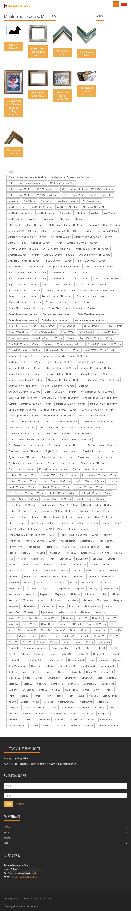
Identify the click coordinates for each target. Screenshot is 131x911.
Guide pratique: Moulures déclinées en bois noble (87, 195)
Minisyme (74, 606)
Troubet (59, 695)
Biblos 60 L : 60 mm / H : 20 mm (62, 302)
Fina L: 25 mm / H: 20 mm (21, 487)
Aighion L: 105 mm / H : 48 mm (46, 242)
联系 (6, 842)
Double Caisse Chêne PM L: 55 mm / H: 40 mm (32, 439)
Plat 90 (11, 653)
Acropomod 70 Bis (107, 230)
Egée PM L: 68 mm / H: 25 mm (97, 451)
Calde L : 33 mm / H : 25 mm (47, 338)
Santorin (12, 671)
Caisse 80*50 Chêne (107, 332)
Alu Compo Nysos (17, 207)
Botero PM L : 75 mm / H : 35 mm (65, 308)
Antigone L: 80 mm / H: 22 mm (64, 266)
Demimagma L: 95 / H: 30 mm (59, 415)
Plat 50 (101, 647)
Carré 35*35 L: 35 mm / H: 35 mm (104, 344)
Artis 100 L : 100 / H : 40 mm (56, 284)
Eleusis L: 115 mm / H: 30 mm (57, 457)
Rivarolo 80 (13, 659)
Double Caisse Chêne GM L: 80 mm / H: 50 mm (68, 433)
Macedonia (13, 576)
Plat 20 (77, 647)
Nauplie (72, 612)
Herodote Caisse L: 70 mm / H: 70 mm (59, 504)
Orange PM (116, 630)
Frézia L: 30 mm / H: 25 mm (89, 487)
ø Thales (47, 725)
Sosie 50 (27, 683)
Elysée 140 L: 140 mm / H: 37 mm (25, 463)
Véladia (24, 701)
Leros (36, 564)
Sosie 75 (41, 683)
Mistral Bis (13, 612)
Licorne (94, 564)
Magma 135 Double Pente (54, 576)
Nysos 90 (60, 630)
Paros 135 (99, 636)
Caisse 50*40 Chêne (18, 332)
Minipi (61, 606)
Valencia (93, 695)
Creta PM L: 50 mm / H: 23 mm (60, 391)
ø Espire (113, 707)
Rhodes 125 (82, 653)
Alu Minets (109, 212)
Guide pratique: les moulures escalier (26, 183)
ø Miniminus (14, 719)
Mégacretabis (15, 588)
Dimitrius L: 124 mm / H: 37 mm (98, 421)
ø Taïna (34, 725)
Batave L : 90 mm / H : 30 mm (92, 296)
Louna (34, 570)
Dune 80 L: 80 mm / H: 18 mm (76, 439)
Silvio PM (91, 671)
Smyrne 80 (87, 677)
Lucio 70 (77, 570)
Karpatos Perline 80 (89, 546)
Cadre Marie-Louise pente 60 (56, 320)
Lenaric (12, 564)
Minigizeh (13, 606)
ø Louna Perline (58, 713)
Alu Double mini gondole (20, 212)
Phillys (89, 642)
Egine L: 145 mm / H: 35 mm (22, 457)
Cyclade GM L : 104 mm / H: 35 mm (60, 397)
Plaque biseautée (59, 647)
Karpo (107, 546)
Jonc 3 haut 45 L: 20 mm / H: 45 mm (26, 534)
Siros (27, 677)
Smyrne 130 (71, 677)
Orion (22, 636)
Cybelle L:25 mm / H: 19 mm (22, 397)
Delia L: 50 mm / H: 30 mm (103, 403)
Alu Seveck (49, 218)
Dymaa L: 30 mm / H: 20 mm (102, 445)
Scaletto (36, 671)
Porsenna (38, 653)
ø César (53, 707)
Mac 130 (101, 570)
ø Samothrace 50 (16, 725)
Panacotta (84, 636)
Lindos (106, 564)
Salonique (50, 665)
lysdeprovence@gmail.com (25, 877)
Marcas (27, 582)
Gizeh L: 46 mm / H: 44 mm (62, 493)
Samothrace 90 (108, 665)
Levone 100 (63, 564)
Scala (24, 671)
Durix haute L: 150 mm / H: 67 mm (66, 445)
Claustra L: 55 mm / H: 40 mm (61, 367)
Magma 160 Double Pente (101, 576)
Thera (11, 695)
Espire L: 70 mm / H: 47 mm (56, 481)
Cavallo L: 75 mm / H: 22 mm (72, 355)
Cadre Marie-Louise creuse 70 (92, 314)
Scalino (49, 671)
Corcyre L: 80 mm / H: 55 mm (61, 373)
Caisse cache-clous (18, 338)
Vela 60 (12, 701)
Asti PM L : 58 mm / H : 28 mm (60, 290)
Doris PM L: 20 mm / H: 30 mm (23, 433)
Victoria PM (102, 701)
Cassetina (48, 355)
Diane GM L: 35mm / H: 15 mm (23, 421)
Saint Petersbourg (17, 665)
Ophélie (85, 630)
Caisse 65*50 (67, 332)
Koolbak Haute (38, 558)
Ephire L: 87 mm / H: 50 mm (53, 469)
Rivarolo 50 (115, 653)
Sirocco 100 (107, 671)
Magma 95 (13, 582)
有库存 (7, 832)
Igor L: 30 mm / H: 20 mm (100, 516)
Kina (10, 558)
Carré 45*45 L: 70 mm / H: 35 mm (63, 350)
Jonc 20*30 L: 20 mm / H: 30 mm (59, 528)
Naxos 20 (68, 618)
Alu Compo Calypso (68, 201)
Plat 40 (89, 647)
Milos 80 (55, 600)
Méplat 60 (89, 594)
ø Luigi (74, 713)
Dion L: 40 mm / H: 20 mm (21, 427)
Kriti (53, 558)
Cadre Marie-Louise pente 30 (22, 320)
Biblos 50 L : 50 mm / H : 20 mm (24, 302)
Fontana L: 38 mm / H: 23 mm (54, 487)
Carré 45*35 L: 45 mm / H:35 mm (24, 350)
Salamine (35, 665)
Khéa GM (25, 552)
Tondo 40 (23, 695)
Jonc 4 (53, 534)
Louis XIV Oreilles (17, 570)
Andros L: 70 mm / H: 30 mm (91, 260)
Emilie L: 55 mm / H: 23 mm (62, 463)
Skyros (38, 677)
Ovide (54, 636)
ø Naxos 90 (76, 719)
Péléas (66, 642)
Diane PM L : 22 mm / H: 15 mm (61, 421)
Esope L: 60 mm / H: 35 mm (22, 481)
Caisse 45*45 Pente (94, 326)
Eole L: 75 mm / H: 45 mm (94, 463)
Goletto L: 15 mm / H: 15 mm (95, 493)
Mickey (103, 594)
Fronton (111, 487)
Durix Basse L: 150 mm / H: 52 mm (25, 445)
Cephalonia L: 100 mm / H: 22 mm (25, 361)
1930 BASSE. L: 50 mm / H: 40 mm (26, 224)
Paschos (40, 642)
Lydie (88, 570)
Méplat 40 (60, 594)
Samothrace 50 (67, 665)
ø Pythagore (106, 719)
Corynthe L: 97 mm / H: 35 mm (103, 379)
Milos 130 (13, 600)
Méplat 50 (75, 594)
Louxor (64, 570)
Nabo (61, 612)
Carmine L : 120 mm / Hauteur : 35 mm (62, 344)
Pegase (54, 642)
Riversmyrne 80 (76, 659)
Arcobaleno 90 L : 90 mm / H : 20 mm (69, 278)
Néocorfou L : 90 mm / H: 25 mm (89, 624)
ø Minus (29, 719)
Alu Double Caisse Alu (94, 207)
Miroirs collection (92, 606)
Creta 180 (83, 385)
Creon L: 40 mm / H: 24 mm (22, 385)
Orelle (11, 636)
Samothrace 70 (88, 665)
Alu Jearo (81, 212)
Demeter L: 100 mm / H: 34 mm (97, 409)
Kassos (12, 552)
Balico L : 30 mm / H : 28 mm (57, 296)
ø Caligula (39, 707)
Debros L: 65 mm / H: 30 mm (70, 403)
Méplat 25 (45, 594)
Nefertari (64, 624)
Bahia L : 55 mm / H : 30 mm (22, 296)
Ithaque (94, 522)
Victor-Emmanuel (66, 701)
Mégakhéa (47, 588)
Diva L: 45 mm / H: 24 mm (53, 427)
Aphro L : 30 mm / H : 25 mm (98, 266)
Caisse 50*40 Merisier (44, 332)
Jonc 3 (84, 528)
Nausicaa (85, 612)
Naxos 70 (111, 618)
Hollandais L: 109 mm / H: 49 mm (58, 510)
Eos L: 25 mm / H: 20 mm (21, 469)
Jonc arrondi (14, 540)
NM (19, 630)
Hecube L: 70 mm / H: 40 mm (23, 499)
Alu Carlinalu (47, 201)
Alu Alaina (13, 201)
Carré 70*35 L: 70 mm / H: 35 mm (101, 350)
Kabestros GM (87, 540)
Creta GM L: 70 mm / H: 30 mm (24, 391)
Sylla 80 (56, 689)
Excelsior (113, 481)
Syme (86, 689)
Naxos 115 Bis (15, 618)
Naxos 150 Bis (51, 618)
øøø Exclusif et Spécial (81, 725)
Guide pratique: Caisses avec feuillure (27, 177)
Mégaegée (32, 588)
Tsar (71, 695)
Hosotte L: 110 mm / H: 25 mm (23, 516)
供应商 (7, 837)
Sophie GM (112, 677)
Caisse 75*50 (85, 332)
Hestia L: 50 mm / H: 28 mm (22, 510)
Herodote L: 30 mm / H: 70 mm (98, 504)
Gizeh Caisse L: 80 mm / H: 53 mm (25, 493)
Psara (51, 653)
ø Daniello (99, 707)
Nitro (10, 630)
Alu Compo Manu (91, 201)
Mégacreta (104, 582)
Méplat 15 (30, 594)
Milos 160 (28, 600)
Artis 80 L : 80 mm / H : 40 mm (91, 284)
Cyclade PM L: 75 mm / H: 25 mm (100, 397)
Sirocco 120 (14, 677)
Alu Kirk (95, 212)
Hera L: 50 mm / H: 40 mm (21, 504)
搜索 (8, 804)
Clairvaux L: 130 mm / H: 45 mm (24, 367)
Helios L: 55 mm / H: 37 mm (57, 499)
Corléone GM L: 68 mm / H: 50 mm (25, 379)
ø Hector (27, 713)
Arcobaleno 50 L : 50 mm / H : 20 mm (69, 272)
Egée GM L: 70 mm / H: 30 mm (61, 451)
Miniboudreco (71, 600)
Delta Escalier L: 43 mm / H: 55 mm (59, 409)
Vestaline (48, 701)
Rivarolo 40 (98, 653)
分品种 (7, 827)
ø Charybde (67, 707)
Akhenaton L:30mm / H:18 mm (82, 242)
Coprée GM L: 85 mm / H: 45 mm (97, 367)
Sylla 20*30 (28, 689)
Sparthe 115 (57, 683)
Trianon (36, 695)
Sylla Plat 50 (71, 689)
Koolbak (22, 558)
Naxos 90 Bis (29, 624)
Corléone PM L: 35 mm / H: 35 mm (65, 379)
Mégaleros (80, 588)
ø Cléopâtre (83, 707)
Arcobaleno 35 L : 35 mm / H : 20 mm (27, 272)
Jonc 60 (108, 534)
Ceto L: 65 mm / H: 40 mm (60, 361)
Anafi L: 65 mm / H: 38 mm (58, 260)
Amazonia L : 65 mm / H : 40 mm (92, 248)
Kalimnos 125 (33, 546)
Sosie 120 (13, 683)
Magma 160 (77, 576)
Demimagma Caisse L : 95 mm (23, 415)
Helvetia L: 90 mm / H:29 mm (90, 499)
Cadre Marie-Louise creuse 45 (57, 314)
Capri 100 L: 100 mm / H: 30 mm (96, 338)
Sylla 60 (43, 689)
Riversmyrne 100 (33, 659)
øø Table (60, 725)
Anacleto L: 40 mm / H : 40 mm (24, 260)
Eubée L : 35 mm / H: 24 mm (89, 481)
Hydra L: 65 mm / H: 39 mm (58, 516)
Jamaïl (106, 522)
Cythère (12, 403)
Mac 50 (114, 570)
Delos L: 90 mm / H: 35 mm (22, 409)
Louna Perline (49, 570)
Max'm (73, 582)
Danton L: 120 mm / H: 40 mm (36, 403)
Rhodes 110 (65, 653)
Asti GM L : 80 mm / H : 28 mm (24, 290)
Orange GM (99, 630)
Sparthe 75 (73, 683)
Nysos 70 (45, 630)
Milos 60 (42, 600)
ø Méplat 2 (103, 713)
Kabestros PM (106, 540)
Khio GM (104, 552)
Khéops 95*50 (88, 552)
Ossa (44, 636)
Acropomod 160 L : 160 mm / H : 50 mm (73, 230)
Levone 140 (80, 564)
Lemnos (111, 558)
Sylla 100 (13, 689)
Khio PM (118, 552)
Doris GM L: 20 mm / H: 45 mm (86, 427)
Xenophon (13, 707)
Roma (92, 659)
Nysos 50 (31, 630)
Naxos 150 (33, 618)
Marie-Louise (42, 582)
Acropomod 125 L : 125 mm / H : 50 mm (28, 230)
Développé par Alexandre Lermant (21, 906)
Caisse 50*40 (115, 326)
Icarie (79, 516)
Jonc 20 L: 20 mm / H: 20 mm (23, 528)
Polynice (24, 653)
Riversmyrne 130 (54, 659)
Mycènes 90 (47, 612)
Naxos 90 (13, 624)
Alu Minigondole (16, 218)
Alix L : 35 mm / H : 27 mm (56, 248)
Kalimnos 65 (52, 546)
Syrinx (97, 689)
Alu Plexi (33, 218)
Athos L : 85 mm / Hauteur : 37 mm (98, 290)
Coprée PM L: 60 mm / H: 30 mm (24, 373)
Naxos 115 (101, 612)
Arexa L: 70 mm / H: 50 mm (107, 278)
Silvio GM (76, 671)
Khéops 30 (71, 552)
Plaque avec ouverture (35, 647)
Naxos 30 (82, 618)
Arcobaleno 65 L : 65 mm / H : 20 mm (27, 278)
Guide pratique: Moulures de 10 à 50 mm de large (32, 189)
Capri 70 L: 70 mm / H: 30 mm (23, 344)
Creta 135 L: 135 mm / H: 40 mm (57, 385)
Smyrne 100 (54, 677)
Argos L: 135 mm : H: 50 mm (22, 284)
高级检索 (19, 803)
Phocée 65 (13, 647)
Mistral (109, 606)
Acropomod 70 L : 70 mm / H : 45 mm (27, 236)
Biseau (86, 302)
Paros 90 (26, 642)
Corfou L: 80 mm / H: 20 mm (95, 373)
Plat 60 (113, 647)
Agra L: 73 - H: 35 (17, 242)
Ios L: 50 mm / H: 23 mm (42, 522)
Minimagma (47, 606)
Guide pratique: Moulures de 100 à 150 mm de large (87, 189)
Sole (100, 677)
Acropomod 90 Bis (60, 236)
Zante (26, 707)
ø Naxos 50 (44, 719)
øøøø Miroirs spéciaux (109, 725)
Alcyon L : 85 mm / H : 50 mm (23, 248)
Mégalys (94, 588)
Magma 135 (30, 576)
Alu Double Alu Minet (41, 207)
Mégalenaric (63, 588)
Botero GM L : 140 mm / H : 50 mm (25, 308)
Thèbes (109, 689)
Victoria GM (86, 701)
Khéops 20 (55, 552)
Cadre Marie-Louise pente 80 (89, 320)
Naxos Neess (48, 624)
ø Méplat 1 (88, 713)
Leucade (48, 564)
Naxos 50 (97, 618)
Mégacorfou (87, 582)
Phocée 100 (104, 642)
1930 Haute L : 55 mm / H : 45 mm (66, 224)
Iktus (10, 522)
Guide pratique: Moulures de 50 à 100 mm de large (33, 195)
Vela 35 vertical (110, 695)
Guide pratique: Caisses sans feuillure (70, 177)
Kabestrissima (68, 540)
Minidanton (102, 600)
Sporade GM (90, 683)
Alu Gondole (66, 212)
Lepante (24, 564)
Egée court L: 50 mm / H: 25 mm (24, 451)
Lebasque (97, 558)
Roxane (117, 659)
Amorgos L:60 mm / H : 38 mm (23, 254)
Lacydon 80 (82, 558)
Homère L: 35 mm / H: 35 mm (95, 510)
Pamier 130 (68, 636)
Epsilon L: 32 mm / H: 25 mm (23, 475)
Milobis (115, 594)
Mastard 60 (59, 582)
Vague (81, 695)
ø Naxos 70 (60, 719)
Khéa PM (40, 552)
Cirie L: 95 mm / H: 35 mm (92, 361)
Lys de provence (19, 5)
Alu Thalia (65, 218)
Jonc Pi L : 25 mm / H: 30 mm (41, 540)
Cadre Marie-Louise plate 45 (22, 326)
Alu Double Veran (45, 212)
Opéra (73, 630)
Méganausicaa (110, 588)
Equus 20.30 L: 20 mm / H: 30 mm (99, 475)
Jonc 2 (118, 522)
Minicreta (87, 600)
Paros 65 (12, 642)
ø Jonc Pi (41, 713)
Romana (104, 659)
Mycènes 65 (30, 612)
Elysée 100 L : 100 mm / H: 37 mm (95, 457)
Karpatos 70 (69, 546)
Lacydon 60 (65, 558)
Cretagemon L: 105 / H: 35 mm (96, 391)
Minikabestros (30, 606)
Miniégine (117, 600)
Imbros (21, 522)
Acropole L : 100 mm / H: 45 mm (105, 224)
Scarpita (62, 671)
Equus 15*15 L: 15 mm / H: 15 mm (60, 475)
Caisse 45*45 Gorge (69, 326)
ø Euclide (13, 713)
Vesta (36, 701)
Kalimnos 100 (15, 546)
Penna (78, 642)
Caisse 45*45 (47, 326)
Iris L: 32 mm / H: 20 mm (72, 522)
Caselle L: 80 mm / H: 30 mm (23, 355)
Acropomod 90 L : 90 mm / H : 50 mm (93, 236)
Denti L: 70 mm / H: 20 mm (92, 415)
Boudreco (92, 308)
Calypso (71, 338)
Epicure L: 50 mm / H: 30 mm (87, 469)
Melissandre (14, 594)
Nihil (113, 624)
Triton (48, 695)
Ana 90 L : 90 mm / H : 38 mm (94, 254)
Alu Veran (79, 218)
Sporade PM (107, 683)
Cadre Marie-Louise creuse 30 (23, 314)
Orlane (33, 636)
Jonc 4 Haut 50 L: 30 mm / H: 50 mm (80, 534)
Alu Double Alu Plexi (67, 207)
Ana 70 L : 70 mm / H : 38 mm (59, 254)
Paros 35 (113, 636)
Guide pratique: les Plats (62, 183)
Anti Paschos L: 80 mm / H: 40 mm (25, 266)
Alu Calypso (29, 201)
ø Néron (91, 719)
